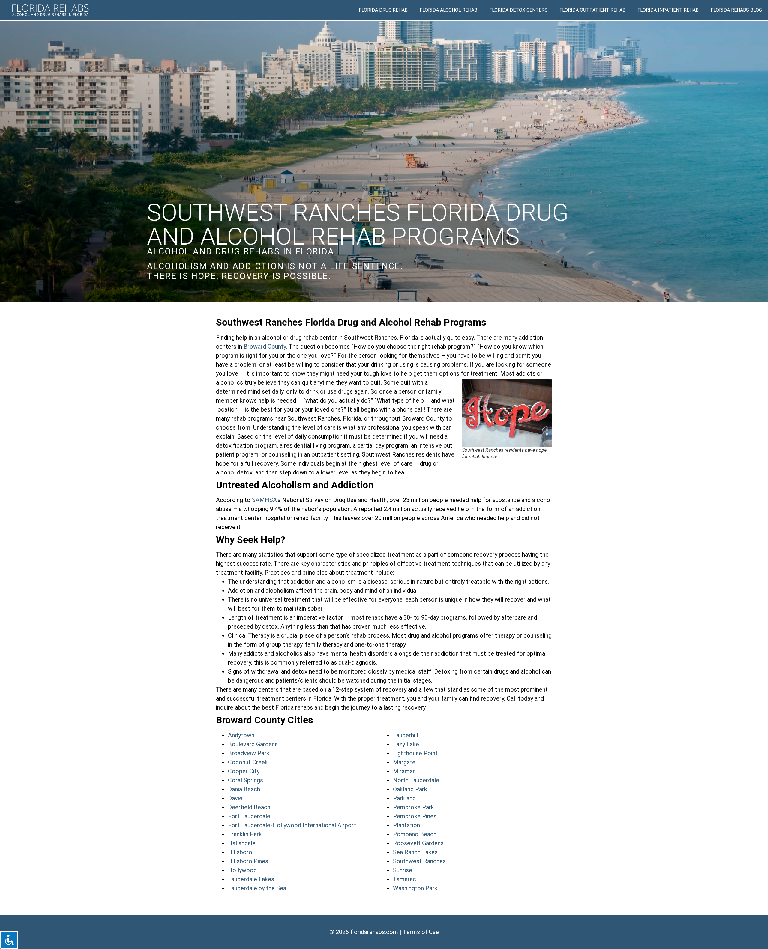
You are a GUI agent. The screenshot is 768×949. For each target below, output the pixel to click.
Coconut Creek (248, 762)
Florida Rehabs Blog (736, 10)
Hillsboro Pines (248, 861)
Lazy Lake (406, 744)
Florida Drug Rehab (383, 10)
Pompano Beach (414, 834)
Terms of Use (421, 932)
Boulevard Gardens (253, 744)
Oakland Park (410, 789)
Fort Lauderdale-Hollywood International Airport (292, 825)
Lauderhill (405, 735)
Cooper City (244, 771)
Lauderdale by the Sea (257, 888)
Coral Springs (245, 780)
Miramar (404, 771)
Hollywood (242, 870)
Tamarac (404, 879)
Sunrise (402, 870)
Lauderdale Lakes (251, 879)
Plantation (406, 825)
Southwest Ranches (419, 861)
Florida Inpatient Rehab (668, 10)
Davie (235, 798)
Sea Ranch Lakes (415, 852)
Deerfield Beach (249, 807)
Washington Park (415, 888)
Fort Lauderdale (249, 816)
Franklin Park (245, 834)
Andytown (241, 735)
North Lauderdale (416, 780)
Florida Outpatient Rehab (593, 10)
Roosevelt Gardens (418, 843)
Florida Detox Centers (518, 10)
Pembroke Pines (414, 816)
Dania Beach (244, 789)
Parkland (404, 798)
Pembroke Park (413, 807)
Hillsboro (240, 852)
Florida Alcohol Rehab (448, 10)
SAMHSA (264, 500)
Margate (404, 762)
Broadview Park (248, 753)
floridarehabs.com (374, 932)
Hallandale (242, 843)
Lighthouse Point (415, 753)
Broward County (265, 346)
